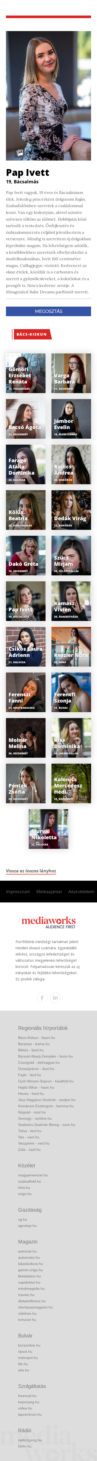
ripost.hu (25, 1351)
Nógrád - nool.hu (32, 1112)
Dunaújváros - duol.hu (36, 1069)
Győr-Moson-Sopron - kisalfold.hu (45, 1081)
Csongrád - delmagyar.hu (39, 1062)
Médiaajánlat (49, 891)
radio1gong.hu (30, 1440)
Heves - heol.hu (31, 1093)
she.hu (23, 1370)
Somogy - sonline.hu (35, 1118)
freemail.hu (27, 1396)
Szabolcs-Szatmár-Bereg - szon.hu (46, 1125)
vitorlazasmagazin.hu (35, 1307)
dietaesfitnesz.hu (32, 1301)
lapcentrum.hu (30, 1414)
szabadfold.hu (29, 1181)
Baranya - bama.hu (34, 1044)
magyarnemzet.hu (33, 1175)
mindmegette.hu (31, 1288)
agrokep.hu (27, 1226)
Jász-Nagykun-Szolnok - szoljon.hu (47, 1100)
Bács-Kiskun (32, 334)
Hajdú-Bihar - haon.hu (36, 1087)
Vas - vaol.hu (28, 1137)
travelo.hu (26, 1295)
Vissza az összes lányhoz (31, 871)
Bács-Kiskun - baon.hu (36, 1038)
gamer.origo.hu (30, 1270)
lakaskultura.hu (30, 1264)
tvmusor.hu (27, 1320)
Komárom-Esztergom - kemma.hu (46, 1106)
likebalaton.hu (29, 1276)
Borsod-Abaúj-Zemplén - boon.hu (45, 1056)
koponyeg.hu (28, 1402)
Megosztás (48, 311)
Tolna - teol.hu (29, 1131)
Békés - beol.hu (31, 1050)
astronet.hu (27, 1251)
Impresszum (18, 891)
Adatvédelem (81, 891)
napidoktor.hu (29, 1282)
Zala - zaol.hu (29, 1149)
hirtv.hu (24, 1187)
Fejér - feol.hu (29, 1075)
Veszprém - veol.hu (34, 1143)
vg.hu (22, 1219)
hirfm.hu (25, 1446)
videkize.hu (27, 1313)
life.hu (23, 1364)
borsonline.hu (29, 1345)
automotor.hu (29, 1257)
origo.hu (25, 1194)
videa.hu (25, 1408)
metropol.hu (28, 1358)
